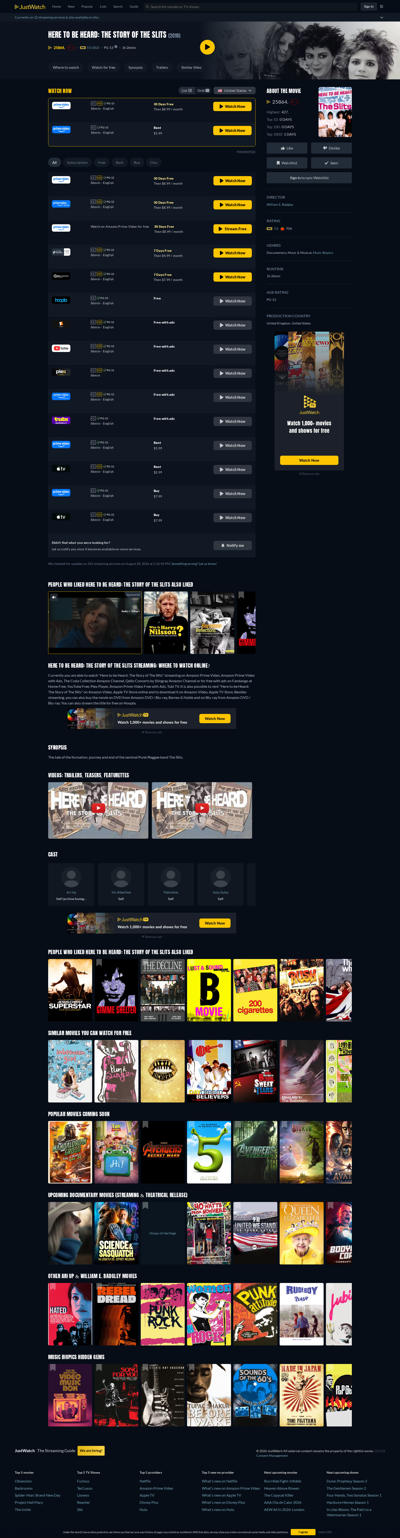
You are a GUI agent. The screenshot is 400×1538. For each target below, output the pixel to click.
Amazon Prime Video (156, 1488)
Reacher (83, 1502)
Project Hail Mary (29, 1502)
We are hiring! (91, 1450)
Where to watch (66, 67)
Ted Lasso (84, 1488)
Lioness (83, 1495)
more (99, 644)
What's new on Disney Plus (223, 1502)
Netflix (145, 1481)
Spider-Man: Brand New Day (37, 1495)
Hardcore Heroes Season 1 (348, 1502)
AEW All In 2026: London (284, 1509)
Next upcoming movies (280, 1472)
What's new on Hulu (218, 1509)
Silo (80, 1509)
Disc (153, 162)
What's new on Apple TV (221, 1495)
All (54, 162)
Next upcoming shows (343, 1472)
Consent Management (272, 1455)
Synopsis (135, 67)
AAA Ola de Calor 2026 (282, 1502)
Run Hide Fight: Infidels (282, 1481)
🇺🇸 (232, 90)
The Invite (23, 1509)
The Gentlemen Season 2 (346, 1488)
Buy (137, 162)
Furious (83, 1481)
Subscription (77, 162)
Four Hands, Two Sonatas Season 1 (354, 1495)
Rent (120, 162)
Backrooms (24, 1488)
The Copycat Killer (279, 1495)
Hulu (143, 1509)
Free (102, 162)
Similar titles (191, 67)
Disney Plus (149, 1502)
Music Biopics (323, 253)
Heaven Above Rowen (281, 1488)
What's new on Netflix (220, 1481)
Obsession (23, 1481)
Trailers (162, 67)
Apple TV (147, 1495)
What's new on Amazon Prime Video (231, 1488)
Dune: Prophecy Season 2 (347, 1481)
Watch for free (103, 67)
